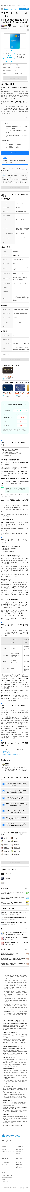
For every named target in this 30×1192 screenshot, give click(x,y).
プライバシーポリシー (7, 1175)
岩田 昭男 (6, 851)
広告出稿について (20, 1154)
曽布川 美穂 (17, 851)
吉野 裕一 (6, 838)
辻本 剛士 (6, 854)
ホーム (2, 5)
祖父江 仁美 (17, 848)
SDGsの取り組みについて (8, 1151)
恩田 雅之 (6, 848)
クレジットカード (8, 5)
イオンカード (6, 751)
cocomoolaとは (19, 1149)
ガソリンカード (6, 752)
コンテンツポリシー (11, 1125)
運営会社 (4, 1149)
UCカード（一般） (6, 392)
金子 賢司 (16, 844)
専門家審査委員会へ (23, 833)
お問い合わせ (5, 1181)
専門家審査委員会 (6, 1162)
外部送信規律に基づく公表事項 (7, 1178)
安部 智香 (16, 854)
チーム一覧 (4, 1164)
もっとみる (24, 169)
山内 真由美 (7, 841)
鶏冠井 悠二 (7, 844)
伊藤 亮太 (7, 765)
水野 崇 (16, 838)
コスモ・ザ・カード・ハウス (8, 374)
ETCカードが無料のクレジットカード (11, 754)
